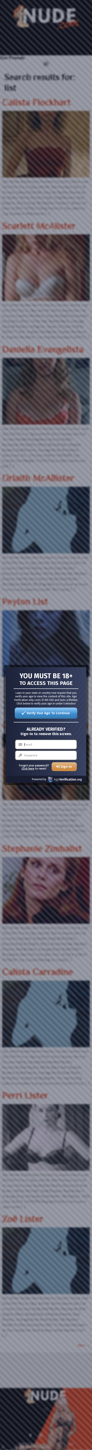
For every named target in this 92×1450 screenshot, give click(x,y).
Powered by (39, 779)
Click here (27, 768)
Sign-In (66, 767)
